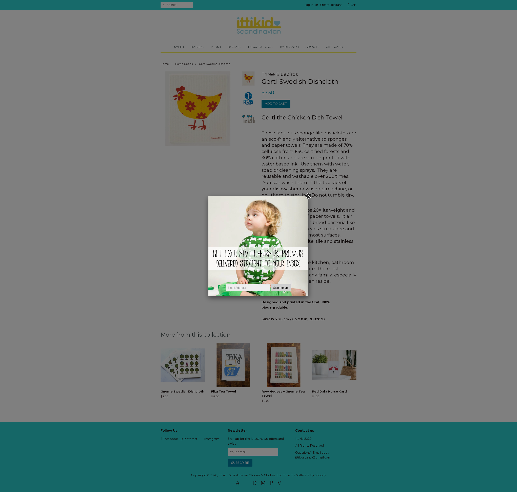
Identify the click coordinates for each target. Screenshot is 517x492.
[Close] (308, 196)
